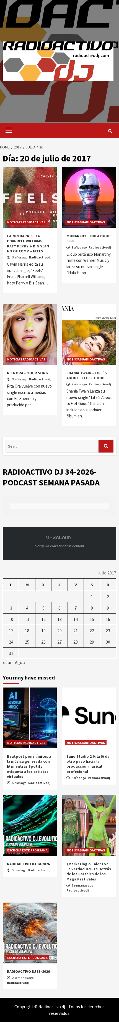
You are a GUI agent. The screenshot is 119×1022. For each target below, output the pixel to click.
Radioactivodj (40, 257)
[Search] (110, 131)
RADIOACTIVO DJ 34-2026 (28, 863)
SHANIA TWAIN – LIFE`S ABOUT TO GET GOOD (86, 375)
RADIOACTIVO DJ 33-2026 (28, 971)
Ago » (20, 662)
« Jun (7, 662)
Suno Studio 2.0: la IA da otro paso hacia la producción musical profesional (88, 764)
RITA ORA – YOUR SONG (27, 372)
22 (92, 630)
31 (11, 653)
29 (92, 642)
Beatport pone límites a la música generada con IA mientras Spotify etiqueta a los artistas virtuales (29, 766)
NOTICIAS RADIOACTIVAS (26, 222)
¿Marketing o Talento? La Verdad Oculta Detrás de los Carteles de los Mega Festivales (88, 871)
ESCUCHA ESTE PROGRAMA (27, 850)
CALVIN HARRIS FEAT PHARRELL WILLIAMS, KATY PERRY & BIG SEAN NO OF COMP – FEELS (28, 243)
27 (59, 642)
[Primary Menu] (7, 130)
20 (59, 630)
